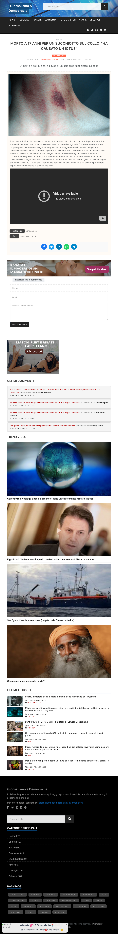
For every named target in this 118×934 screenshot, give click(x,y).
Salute (12, 847)
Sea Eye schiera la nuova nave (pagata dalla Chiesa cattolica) (40, 620)
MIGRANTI (44, 906)
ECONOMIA (51, 20)
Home (59, 39)
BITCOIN (35, 895)
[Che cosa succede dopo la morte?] (59, 651)
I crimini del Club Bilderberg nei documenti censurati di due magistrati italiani (45, 402)
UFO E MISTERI (68, 20)
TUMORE (44, 912)
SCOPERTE (15, 912)
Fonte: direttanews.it (50, 59)
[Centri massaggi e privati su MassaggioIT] (59, 268)
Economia (14, 853)
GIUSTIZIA (50, 901)
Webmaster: (97, 924)
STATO (30, 912)
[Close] (66, 924)
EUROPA (35, 901)
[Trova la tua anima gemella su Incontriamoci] (59, 357)
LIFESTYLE (95, 20)
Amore (12, 864)
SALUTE (38, 20)
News (12, 836)
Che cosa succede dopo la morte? (26, 681)
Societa (13, 841)
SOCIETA (24, 20)
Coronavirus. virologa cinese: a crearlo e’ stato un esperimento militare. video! (50, 498)
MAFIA (14, 906)
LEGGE (99, 901)
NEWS (12, 20)
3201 (89, 59)
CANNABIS (50, 895)
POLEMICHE (81, 906)
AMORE (83, 20)
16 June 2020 (32, 59)
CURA (33, 236)
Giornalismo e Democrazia (27, 789)
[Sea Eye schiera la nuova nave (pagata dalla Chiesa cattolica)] (59, 590)
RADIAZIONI (98, 906)
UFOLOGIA (59, 912)
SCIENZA (13, 25)
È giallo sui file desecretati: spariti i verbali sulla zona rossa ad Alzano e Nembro (51, 559)
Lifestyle (13, 870)
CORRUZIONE (88, 895)
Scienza (13, 876)
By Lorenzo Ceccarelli (72, 59)
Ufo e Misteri (16, 858)
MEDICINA (24, 236)
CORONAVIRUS (68, 895)
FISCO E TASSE (17, 895)
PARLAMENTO (62, 906)
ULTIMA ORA (59, 56)
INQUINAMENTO (69, 901)
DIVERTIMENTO (17, 901)
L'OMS (86, 901)
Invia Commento (19, 324)
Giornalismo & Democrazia (20, 8)
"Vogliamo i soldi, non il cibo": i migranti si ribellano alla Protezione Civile (42, 425)
